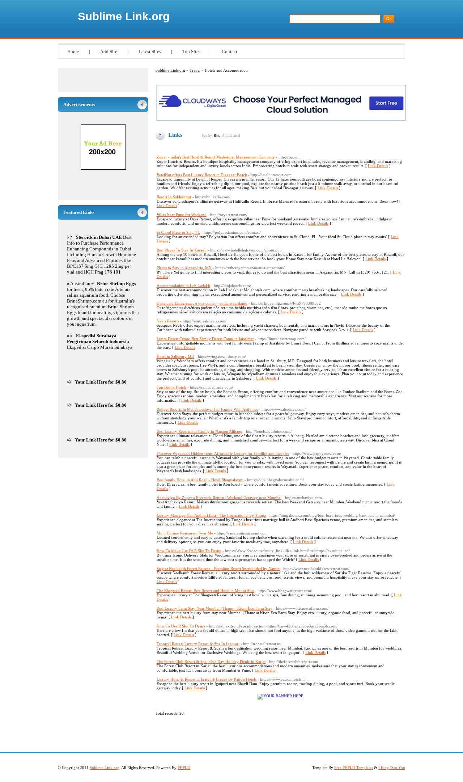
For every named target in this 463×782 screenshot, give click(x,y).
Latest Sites (150, 51)
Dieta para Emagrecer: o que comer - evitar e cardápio (202, 303)
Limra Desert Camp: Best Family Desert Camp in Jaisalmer (205, 339)
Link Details (378, 166)
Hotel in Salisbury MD (175, 356)
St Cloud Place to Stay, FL (178, 232)
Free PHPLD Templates (353, 767)
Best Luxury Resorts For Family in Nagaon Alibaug (199, 431)
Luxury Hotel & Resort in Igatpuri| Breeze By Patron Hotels (206, 679)
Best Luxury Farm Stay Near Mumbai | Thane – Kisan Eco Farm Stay (214, 608)
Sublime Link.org (124, 16)
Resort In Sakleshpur (174, 197)
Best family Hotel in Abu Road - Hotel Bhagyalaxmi (200, 480)
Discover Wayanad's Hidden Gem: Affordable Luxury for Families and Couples (223, 453)
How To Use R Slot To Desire (181, 626)
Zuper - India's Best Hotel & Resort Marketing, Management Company (216, 157)
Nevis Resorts (168, 321)
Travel (195, 70)
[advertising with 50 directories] (280, 696)
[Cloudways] (281, 120)
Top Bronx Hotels (171, 387)
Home (73, 51)
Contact (229, 51)
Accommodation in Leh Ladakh (183, 285)
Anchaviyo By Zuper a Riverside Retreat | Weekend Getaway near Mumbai (219, 497)
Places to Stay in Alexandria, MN (184, 268)
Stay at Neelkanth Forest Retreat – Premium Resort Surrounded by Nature (218, 568)
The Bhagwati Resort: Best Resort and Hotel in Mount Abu (205, 590)
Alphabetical (231, 136)
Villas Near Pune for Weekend (182, 214)
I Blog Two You (391, 767)
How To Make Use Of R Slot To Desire (189, 551)
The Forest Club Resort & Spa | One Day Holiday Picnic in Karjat (211, 661)
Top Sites (191, 51)
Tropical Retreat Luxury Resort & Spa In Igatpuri (198, 644)
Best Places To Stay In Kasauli (182, 250)
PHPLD (184, 767)
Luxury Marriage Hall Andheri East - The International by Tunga (211, 515)
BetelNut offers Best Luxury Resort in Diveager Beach (202, 175)
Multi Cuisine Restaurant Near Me (185, 533)
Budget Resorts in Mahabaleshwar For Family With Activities (207, 409)
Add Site (108, 51)
